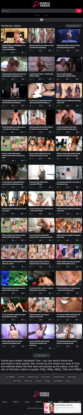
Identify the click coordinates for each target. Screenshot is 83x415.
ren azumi (38, 381)
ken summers (45, 377)
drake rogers (72, 377)
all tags (67, 381)
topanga (47, 381)
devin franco (17, 381)
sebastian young (32, 377)
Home (5, 402)
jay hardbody (10, 377)
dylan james (28, 381)
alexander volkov (59, 377)
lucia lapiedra (57, 381)
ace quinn (21, 377)
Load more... (41, 355)
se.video (40, 408)
